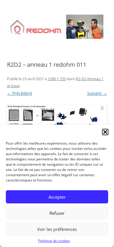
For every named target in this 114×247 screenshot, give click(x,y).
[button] (105, 132)
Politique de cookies (54, 240)
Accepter (57, 197)
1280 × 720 (57, 78)
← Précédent (19, 93)
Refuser (57, 213)
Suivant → (97, 93)
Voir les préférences (57, 229)
